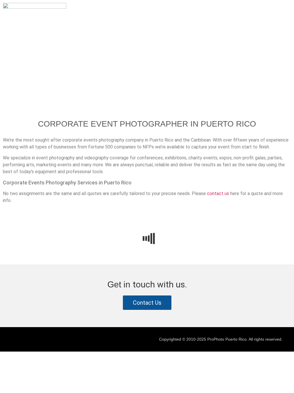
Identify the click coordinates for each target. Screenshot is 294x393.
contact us (218, 193)
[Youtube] (33, 340)
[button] (286, 8)
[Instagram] (20, 340)
